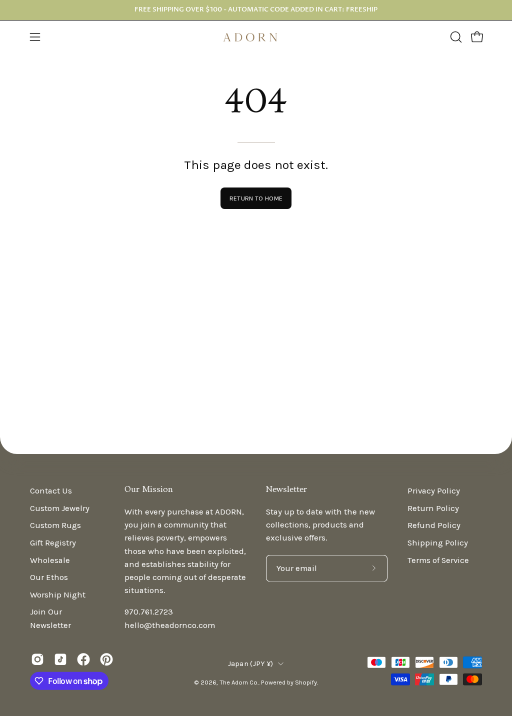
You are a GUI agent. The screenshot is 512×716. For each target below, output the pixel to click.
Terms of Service (438, 559)
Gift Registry (53, 543)
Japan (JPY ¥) (251, 663)
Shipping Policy (438, 543)
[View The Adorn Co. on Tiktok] (60, 659)
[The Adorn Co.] (256, 37)
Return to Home (256, 198)
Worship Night (58, 594)
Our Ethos (49, 577)
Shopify (306, 682)
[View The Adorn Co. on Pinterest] (106, 659)
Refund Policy (434, 525)
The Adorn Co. (239, 682)
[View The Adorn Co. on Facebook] (83, 659)
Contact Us (51, 491)
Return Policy (433, 507)
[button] (455, 37)
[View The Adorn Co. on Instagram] (37, 659)
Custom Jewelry (60, 507)
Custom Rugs (55, 525)
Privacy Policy (434, 491)
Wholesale (50, 559)
